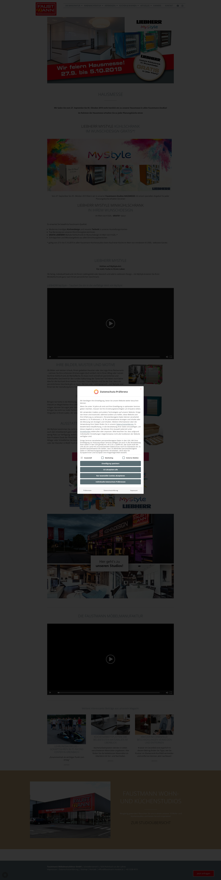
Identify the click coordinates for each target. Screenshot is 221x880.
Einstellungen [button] (85, 431)
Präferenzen (87, 490)
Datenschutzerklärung (125, 424)
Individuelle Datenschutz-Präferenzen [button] (110, 482)
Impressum (134, 490)
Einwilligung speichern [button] (110, 463)
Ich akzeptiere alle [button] (110, 469)
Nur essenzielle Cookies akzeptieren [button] (110, 476)
